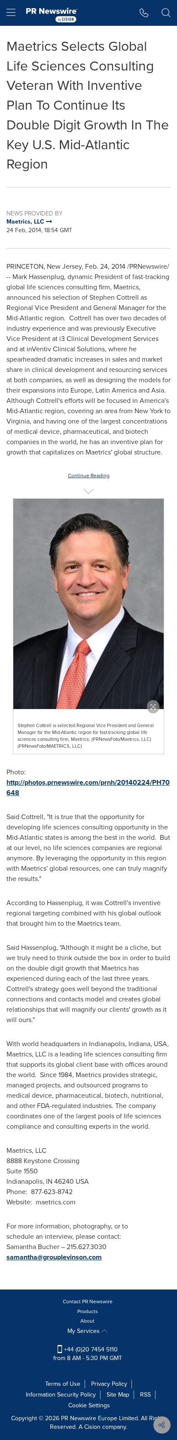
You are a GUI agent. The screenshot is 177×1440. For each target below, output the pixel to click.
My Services (84, 1331)
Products (87, 1311)
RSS (145, 1394)
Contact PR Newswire (88, 1301)
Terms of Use (62, 1383)
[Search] (166, 13)
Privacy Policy (109, 1383)
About (87, 1321)
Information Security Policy (61, 1394)
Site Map (118, 1394)
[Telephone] (144, 13)
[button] (88, 604)
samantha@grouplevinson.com (54, 1257)
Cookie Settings (89, 1405)
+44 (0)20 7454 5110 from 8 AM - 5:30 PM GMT (87, 1354)
